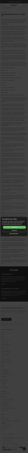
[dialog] (14, 226)
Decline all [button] (14, 230)
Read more (19, 224)
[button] (14, 233)
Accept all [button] (14, 227)
